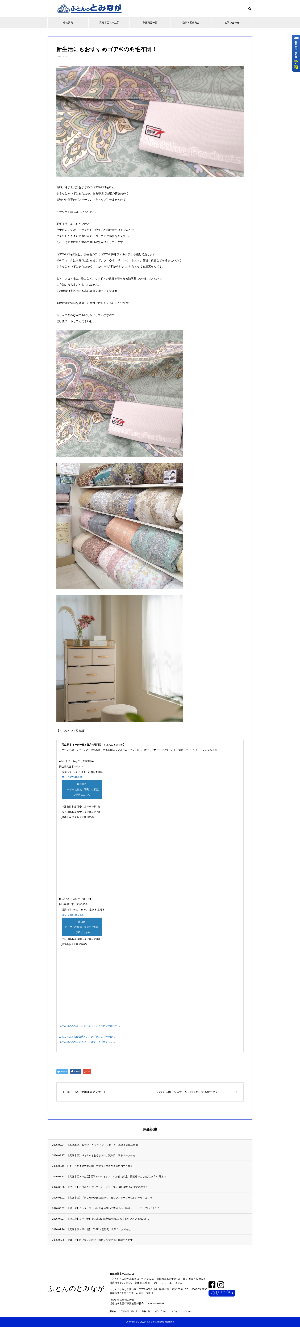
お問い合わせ (232, 22)
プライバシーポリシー (181, 1311)
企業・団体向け (190, 22)
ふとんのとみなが (76, 1288)
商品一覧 (146, 1311)
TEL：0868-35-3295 (73, 914)
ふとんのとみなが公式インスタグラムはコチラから (87, 1036)
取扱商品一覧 (150, 22)
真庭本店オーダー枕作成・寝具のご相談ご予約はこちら (82, 789)
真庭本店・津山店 (109, 22)
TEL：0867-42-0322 (73, 777)
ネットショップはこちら (220, 1293)
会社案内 (68, 22)
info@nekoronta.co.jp (122, 1299)
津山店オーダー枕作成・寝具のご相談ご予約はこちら (82, 927)
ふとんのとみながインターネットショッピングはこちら (89, 1025)
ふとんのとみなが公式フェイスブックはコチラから (87, 1041)
